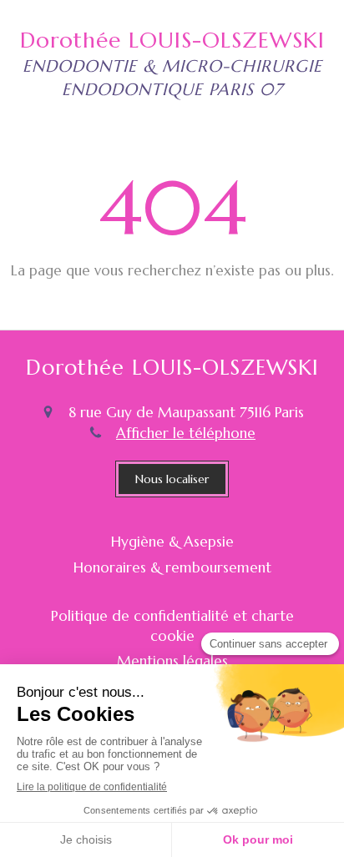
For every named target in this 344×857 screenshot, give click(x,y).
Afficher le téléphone (185, 433)
